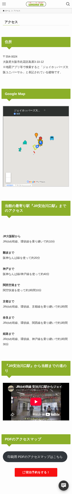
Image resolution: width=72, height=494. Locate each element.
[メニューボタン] (4, 4)
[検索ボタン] (68, 4)
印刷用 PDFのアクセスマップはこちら (35, 457)
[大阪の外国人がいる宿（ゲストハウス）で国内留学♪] (36, 4)
